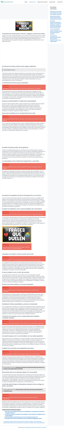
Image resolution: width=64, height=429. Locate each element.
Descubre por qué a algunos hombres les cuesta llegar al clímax (56, 17)
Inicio (25, 2)
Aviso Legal (34, 427)
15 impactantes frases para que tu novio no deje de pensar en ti (21, 417)
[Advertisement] (24, 11)
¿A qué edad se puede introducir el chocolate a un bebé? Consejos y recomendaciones (22, 421)
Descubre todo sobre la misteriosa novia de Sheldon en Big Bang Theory (23, 418)
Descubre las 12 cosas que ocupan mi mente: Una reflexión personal (56, 13)
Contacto (59, 2)
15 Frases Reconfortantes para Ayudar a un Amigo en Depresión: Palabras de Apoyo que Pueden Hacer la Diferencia (55, 24)
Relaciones (32, 2)
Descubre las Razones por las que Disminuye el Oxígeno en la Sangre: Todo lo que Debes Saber (24, 422)
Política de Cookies (42, 427)
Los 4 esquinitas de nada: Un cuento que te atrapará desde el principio (56, 32)
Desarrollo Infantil (42, 2)
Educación (52, 2)
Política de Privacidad (26, 427)
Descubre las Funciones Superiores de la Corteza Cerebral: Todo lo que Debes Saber (55, 38)
